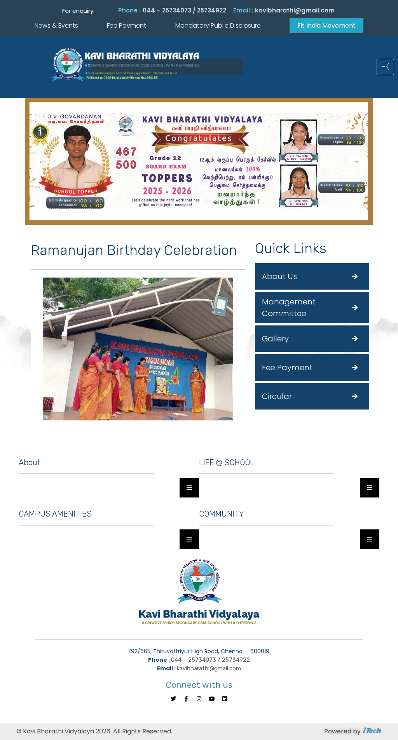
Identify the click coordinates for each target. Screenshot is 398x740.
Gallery (275, 338)
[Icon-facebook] (186, 698)
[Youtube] (211, 698)
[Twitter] (173, 698)
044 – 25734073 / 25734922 (184, 10)
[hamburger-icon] (385, 67)
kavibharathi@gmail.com (295, 10)
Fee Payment (287, 367)
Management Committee (289, 307)
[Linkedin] (224, 698)
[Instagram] (199, 698)
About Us (279, 276)
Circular (277, 396)
